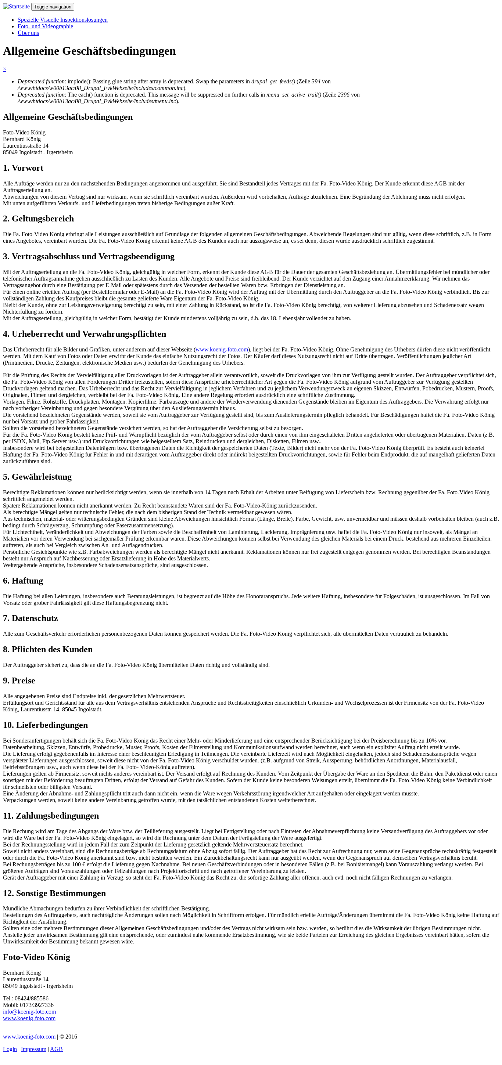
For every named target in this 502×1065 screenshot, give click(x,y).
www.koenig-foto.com (222, 349)
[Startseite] (17, 6)
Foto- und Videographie (45, 26)
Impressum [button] (33, 1049)
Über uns (28, 33)
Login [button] (10, 1049)
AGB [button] (56, 1049)
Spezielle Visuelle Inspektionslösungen (63, 20)
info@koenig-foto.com (29, 1011)
